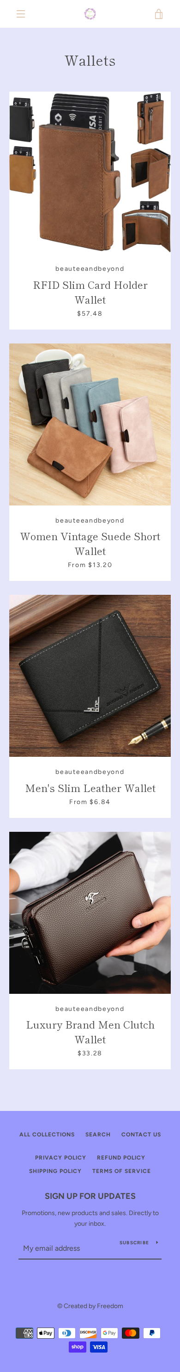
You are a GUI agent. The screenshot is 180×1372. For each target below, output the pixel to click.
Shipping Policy (55, 1171)
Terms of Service (121, 1171)
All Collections (47, 1134)
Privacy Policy (60, 1157)
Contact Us (141, 1134)
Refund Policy (121, 1157)
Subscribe (134, 1243)
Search (98, 1134)
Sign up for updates (90, 1196)
